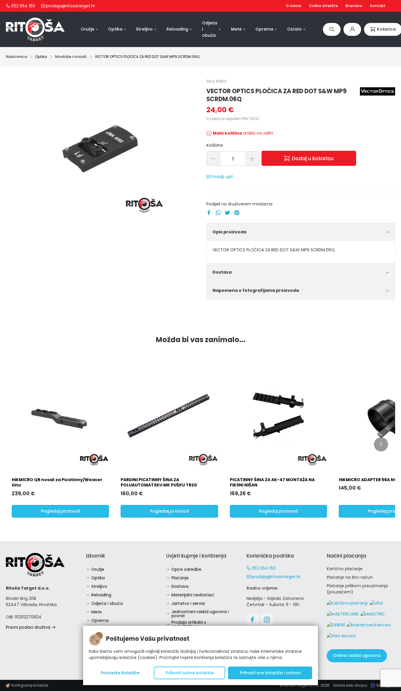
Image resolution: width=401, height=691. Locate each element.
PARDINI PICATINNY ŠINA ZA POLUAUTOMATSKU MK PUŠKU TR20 (159, 482)
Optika (41, 56)
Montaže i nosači (71, 56)
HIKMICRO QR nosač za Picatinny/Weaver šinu (57, 482)
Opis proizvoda (229, 232)
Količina (214, 145)
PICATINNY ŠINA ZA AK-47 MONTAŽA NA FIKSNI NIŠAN (272, 482)
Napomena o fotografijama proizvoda (256, 290)
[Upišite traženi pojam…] (332, 29)
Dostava (222, 272)
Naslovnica (16, 56)
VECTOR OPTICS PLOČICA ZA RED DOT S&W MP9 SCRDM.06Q (147, 56)
